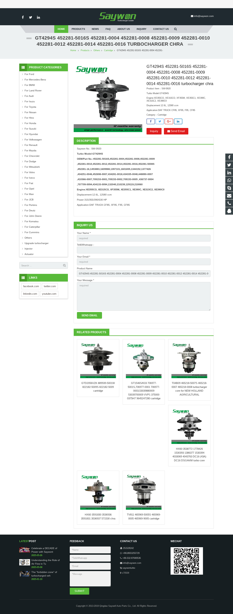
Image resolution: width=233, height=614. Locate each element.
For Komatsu (32, 221)
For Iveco (30, 177)
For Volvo (30, 172)
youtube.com (49, 293)
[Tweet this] (160, 121)
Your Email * (83, 256)
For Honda (30, 123)
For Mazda (30, 150)
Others (96, 50)
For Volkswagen (33, 139)
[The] (24, 576)
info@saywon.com (204, 16)
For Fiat (29, 183)
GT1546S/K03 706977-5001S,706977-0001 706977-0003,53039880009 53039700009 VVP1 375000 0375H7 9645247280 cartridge (144, 391)
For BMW (30, 85)
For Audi (29, 96)
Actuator (29, 254)
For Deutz (30, 210)
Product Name (84, 268)
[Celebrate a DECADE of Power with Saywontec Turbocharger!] (24, 551)
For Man (29, 194)
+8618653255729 (131, 553)
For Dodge (30, 161)
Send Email (177, 131)
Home (73, 50)
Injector (29, 248)
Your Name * (84, 233)
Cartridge (108, 50)
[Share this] (151, 121)
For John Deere (33, 216)
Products (85, 50)
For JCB (29, 199)
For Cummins (32, 232)
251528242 (128, 548)
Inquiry (154, 131)
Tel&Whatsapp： (86, 244)
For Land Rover (33, 90)
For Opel (29, 188)
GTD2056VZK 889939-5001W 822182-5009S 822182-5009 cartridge (98, 387)
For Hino (29, 117)
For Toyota (30, 106)
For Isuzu (30, 101)
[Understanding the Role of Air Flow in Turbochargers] (24, 565)
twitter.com (50, 286)
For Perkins (31, 205)
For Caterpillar (32, 226)
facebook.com (31, 286)
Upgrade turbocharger (37, 243)
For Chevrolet (32, 156)
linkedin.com (30, 293)
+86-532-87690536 (131, 558)
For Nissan (30, 112)
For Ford (29, 74)
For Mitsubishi (32, 166)
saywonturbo (129, 568)
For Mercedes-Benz (35, 79)
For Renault (31, 145)
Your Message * (85, 280)
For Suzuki (30, 128)
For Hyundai (31, 134)
